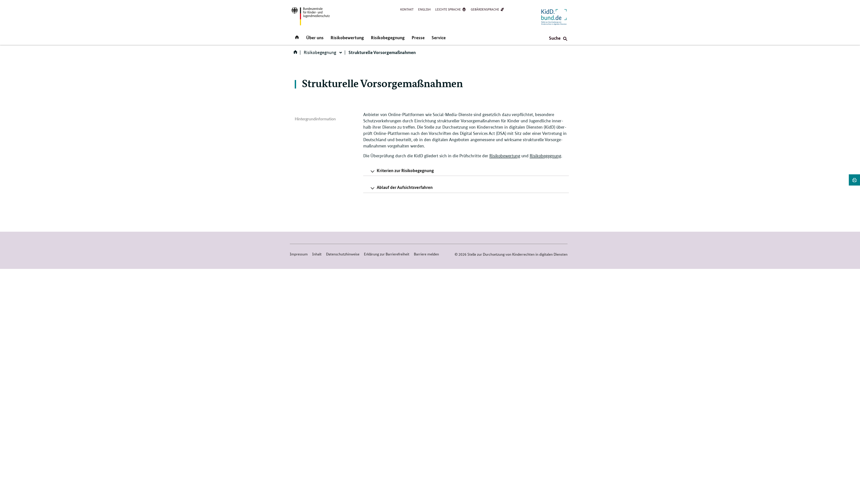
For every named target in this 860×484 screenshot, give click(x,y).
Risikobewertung (347, 37)
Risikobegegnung (388, 37)
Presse (418, 37)
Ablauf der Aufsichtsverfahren (405, 187)
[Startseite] (296, 53)
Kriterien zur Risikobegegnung (405, 170)
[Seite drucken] (854, 180)
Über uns (315, 37)
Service (439, 37)
